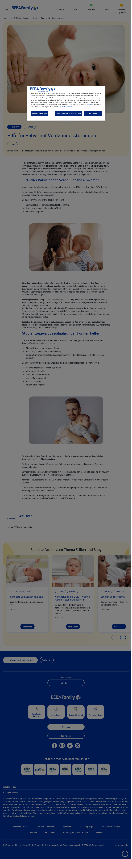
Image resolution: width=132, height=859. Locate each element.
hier (89, 104)
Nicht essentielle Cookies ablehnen (69, 113)
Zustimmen (93, 113)
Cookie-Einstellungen (39, 113)
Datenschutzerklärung (66, 107)
